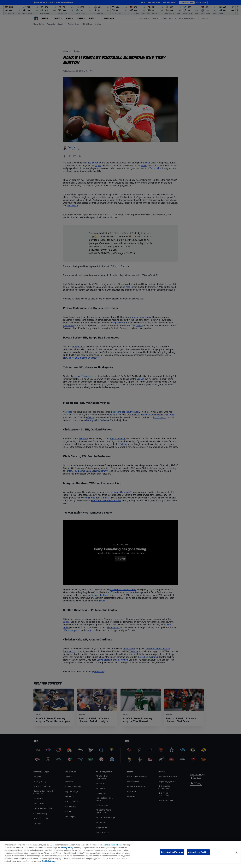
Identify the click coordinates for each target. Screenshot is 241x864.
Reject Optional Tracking (172, 852)
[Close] (236, 852)
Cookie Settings (48, 861)
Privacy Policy (67, 847)
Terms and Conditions (112, 845)
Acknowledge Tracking (198, 852)
